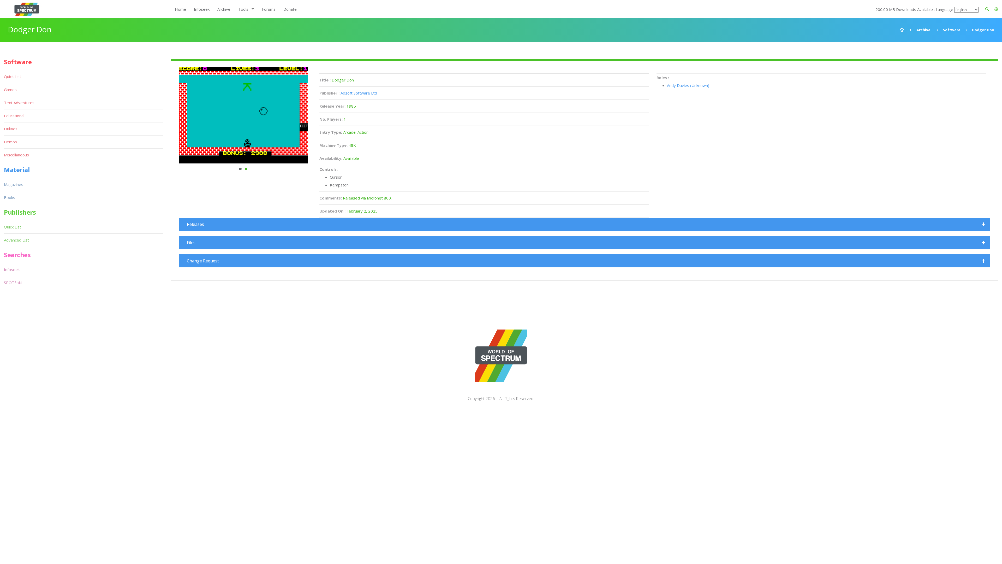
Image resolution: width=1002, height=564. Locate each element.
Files (191, 242)
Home (180, 9)
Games (10, 89)
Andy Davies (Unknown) (688, 85)
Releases (195, 224)
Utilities (10, 128)
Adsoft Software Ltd (359, 93)
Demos (10, 141)
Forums (269, 9)
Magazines (13, 184)
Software (952, 29)
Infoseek (202, 9)
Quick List (12, 76)
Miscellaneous (16, 154)
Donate (290, 9)
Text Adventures (19, 102)
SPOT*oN (13, 282)
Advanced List (16, 240)
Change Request (203, 261)
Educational (14, 115)
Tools (243, 9)
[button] (996, 9)
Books (9, 197)
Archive (223, 9)
